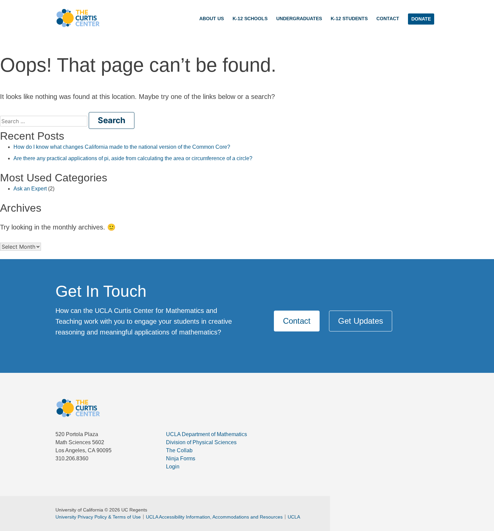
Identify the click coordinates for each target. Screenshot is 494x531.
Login (172, 466)
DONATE (421, 19)
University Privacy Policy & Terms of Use (98, 517)
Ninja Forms (180, 458)
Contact (387, 18)
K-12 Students (349, 18)
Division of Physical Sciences (201, 442)
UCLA (294, 517)
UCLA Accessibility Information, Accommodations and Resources (214, 517)
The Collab (179, 450)
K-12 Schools (250, 18)
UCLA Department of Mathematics (206, 434)
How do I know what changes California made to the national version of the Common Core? (121, 147)
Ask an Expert (30, 188)
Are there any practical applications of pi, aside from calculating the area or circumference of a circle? (132, 158)
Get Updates (360, 320)
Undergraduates (299, 18)
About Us (211, 18)
